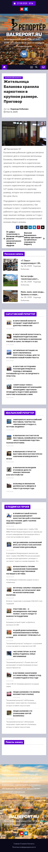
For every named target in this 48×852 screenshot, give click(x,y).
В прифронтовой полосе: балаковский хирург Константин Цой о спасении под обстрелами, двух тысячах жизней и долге (23, 518)
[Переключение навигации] (31, 67)
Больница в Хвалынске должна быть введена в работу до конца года (24, 486)
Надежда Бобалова (19, 109)
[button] (37, 67)
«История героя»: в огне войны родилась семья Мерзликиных (24, 654)
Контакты (30, 844)
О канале (23, 844)
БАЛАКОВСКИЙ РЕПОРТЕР (13, 78)
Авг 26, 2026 (26, 266)
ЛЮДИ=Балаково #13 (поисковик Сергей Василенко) (22, 713)
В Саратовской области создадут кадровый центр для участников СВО (26, 323)
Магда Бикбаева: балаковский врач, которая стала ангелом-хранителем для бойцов (27, 545)
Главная (17, 844)
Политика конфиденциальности (24, 847)
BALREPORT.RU (24, 34)
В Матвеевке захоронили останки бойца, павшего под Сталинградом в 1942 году (27, 675)
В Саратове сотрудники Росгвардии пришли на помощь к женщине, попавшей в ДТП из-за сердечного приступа (22, 371)
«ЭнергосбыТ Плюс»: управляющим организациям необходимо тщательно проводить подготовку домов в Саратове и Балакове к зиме (23, 389)
